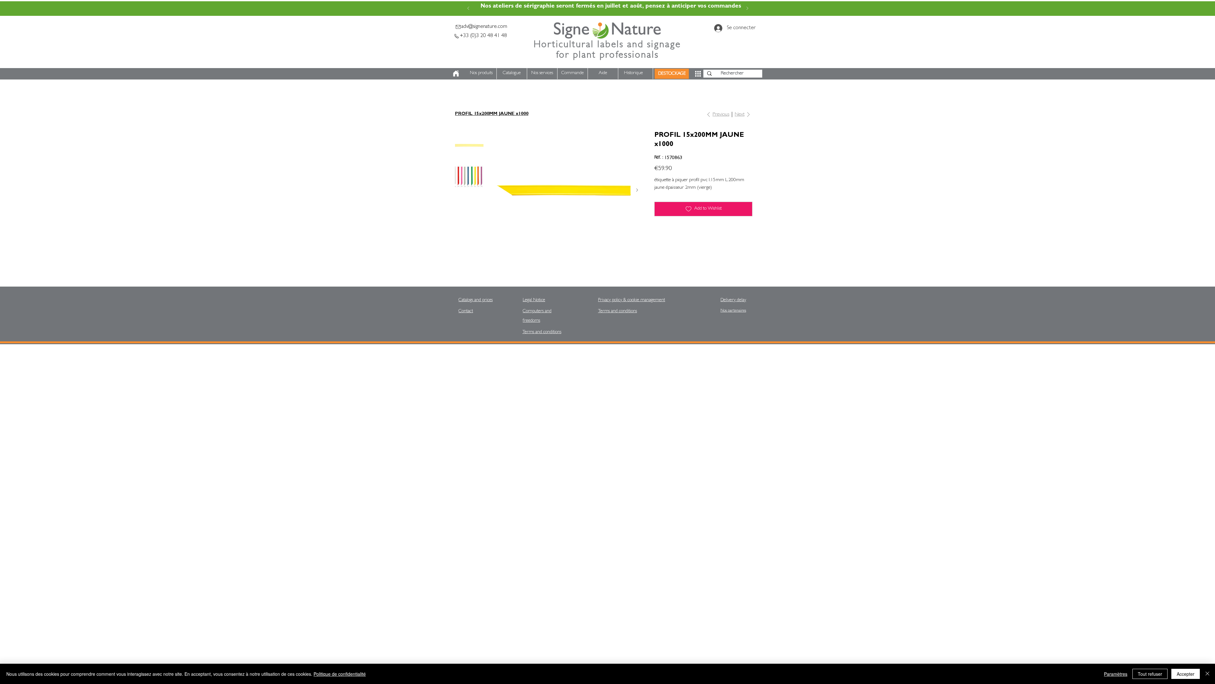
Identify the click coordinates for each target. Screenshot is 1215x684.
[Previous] (468, 9)
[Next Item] (637, 190)
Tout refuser (1150, 674)
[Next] (747, 9)
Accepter (1185, 674)
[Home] (456, 73)
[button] (698, 74)
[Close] (1207, 674)
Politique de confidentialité (340, 674)
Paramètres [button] (1115, 674)
